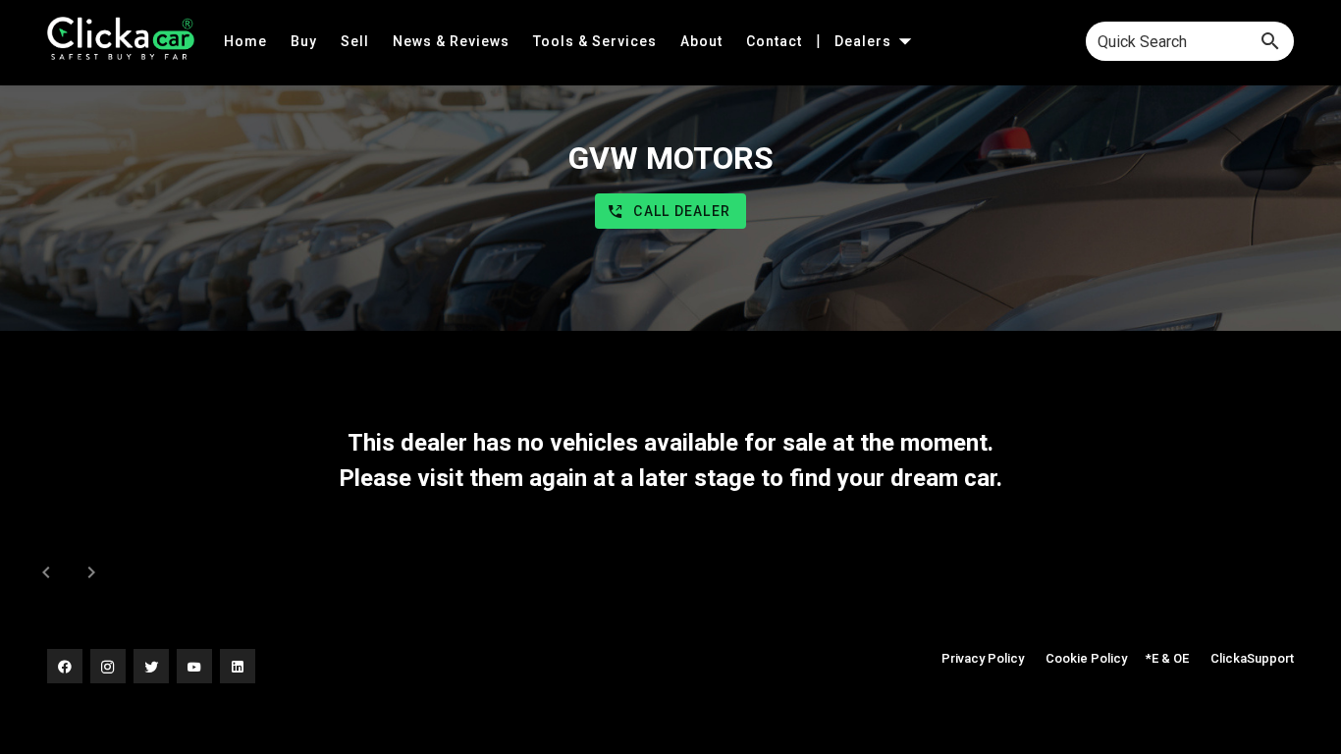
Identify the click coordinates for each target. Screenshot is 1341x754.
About (703, 41)
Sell (357, 41)
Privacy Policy (982, 658)
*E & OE (1167, 658)
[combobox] (1190, 41)
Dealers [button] (864, 41)
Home (247, 41)
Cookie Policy (1086, 658)
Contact (776, 41)
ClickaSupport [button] (1252, 658)
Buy (306, 41)
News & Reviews (453, 41)
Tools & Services (597, 41)
